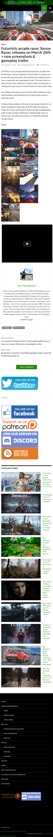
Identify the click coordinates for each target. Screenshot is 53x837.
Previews (7, 756)
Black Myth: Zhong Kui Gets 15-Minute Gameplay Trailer (47, 608)
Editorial (4, 779)
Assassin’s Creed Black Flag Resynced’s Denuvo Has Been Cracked (47, 523)
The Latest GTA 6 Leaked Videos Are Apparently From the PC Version (47, 479)
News (3, 44)
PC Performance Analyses (14, 729)
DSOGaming (5, 827)
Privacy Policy (21, 831)
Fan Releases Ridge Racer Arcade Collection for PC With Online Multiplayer (47, 655)
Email (30, 319)
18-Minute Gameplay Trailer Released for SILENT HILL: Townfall (47, 631)
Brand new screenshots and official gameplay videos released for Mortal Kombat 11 (26, 353)
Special (4, 743)
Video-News (8, 720)
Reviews (7, 752)
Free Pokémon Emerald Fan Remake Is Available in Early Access (47, 546)
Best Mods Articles (8, 770)
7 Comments (44, 65)
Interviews (5, 784)
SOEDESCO (7, 327)
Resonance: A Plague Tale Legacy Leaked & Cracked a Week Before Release (47, 589)
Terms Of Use (4, 831)
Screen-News (9, 715)
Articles (4, 724)
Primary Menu (50, 8)
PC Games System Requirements (13, 774)
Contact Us (13, 831)
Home (3, 701)
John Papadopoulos (27, 65)
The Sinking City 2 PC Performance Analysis (47, 498)
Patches (4, 761)
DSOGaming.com (47, 834)
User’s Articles (9, 747)
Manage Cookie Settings (8, 836)
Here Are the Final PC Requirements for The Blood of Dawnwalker (47, 676)
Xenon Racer (19, 327)
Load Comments (26, 367)
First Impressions (10, 733)
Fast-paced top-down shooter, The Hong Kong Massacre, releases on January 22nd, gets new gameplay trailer (26, 341)
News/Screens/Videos (9, 706)
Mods (3, 765)
